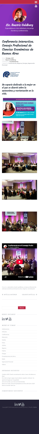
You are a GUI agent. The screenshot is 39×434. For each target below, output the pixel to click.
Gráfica (4, 345)
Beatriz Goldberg (11, 60)
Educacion (4, 337)
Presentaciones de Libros (9, 356)
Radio (3, 359)
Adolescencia (5, 329)
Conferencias (12, 63)
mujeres (25, 289)
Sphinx (35, 407)
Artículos (4, 332)
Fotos (3, 343)
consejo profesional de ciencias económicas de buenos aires (19, 288)
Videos (4, 364)
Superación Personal (7, 362)
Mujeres (19, 63)
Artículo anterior (10, 294)
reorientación (31, 289)
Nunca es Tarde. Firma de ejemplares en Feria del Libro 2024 (18, 383)
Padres (4, 351)
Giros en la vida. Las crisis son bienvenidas (13, 382)
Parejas (25, 63)
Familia (4, 340)
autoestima (10, 287)
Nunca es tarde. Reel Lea (8, 385)
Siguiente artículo (28, 294)
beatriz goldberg (18, 287)
